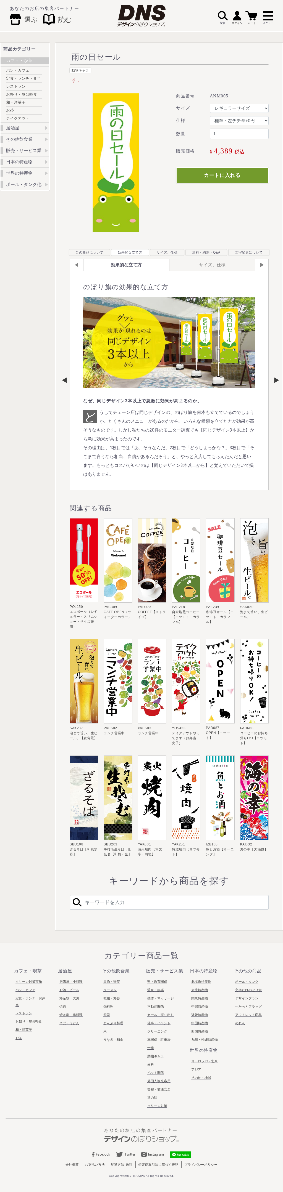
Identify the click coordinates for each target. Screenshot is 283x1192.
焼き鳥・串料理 (71, 1015)
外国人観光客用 (159, 1081)
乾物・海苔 (111, 998)
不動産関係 (155, 1007)
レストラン (15, 86)
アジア (196, 1069)
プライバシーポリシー (201, 1165)
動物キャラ (80, 70)
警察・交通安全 (159, 1089)
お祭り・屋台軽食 (21, 94)
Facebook (103, 1154)
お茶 (10, 110)
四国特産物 (199, 1031)
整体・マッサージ (160, 998)
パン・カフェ (17, 70)
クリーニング (157, 1031)
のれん (240, 1023)
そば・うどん (69, 1023)
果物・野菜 (111, 982)
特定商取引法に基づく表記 (158, 1165)
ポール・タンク (246, 982)
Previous (64, 380)
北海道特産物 (201, 982)
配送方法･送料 (121, 1165)
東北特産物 (199, 990)
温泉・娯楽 (155, 990)
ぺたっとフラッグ (248, 1007)
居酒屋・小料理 (71, 982)
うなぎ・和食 (113, 1040)
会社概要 (72, 1165)
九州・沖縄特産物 (204, 1040)
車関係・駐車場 (159, 1040)
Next (274, 380)
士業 (150, 1048)
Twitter (129, 1154)
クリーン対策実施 (28, 982)
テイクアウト (17, 118)
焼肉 (62, 1007)
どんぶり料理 (113, 1023)
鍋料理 (108, 1007)
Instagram (156, 1154)
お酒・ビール (69, 990)
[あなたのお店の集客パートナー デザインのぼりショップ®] (141, 1135)
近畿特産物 (199, 1015)
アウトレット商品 (248, 1015)
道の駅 (152, 1098)
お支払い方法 (95, 1165)
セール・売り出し (160, 1015)
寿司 (106, 1015)
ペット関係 (155, 1073)
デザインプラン (246, 998)
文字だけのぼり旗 (248, 990)
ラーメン (110, 990)
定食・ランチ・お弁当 (30, 1001)
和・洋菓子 (15, 102)
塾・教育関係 (157, 982)
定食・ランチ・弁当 (23, 78)
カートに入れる (222, 175)
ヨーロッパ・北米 (204, 1061)
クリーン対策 (157, 1106)
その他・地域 (201, 1078)
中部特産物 (199, 1007)
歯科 (150, 1064)
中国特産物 (199, 1023)
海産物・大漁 (69, 998)
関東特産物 (199, 998)
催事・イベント (159, 1023)
